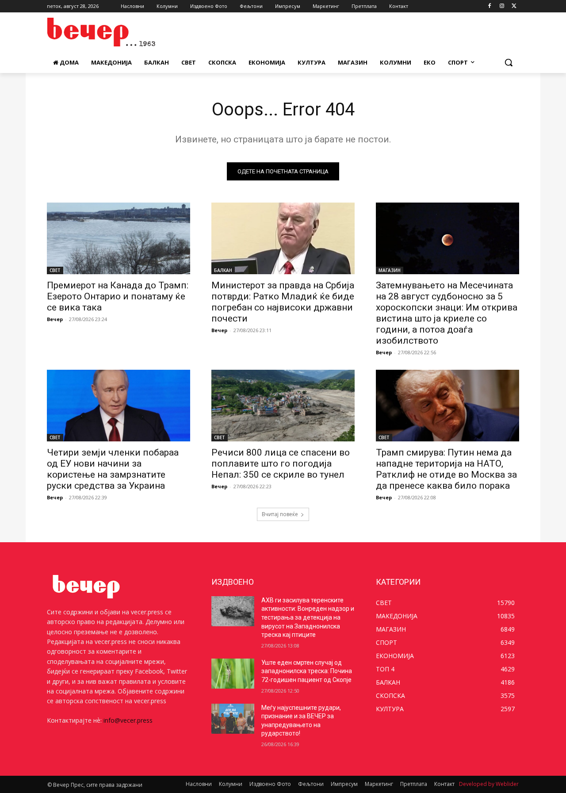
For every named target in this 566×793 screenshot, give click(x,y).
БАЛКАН (223, 270)
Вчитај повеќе (280, 514)
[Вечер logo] (117, 32)
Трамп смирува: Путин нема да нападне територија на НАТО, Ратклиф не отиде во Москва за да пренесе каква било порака (446, 469)
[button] (508, 62)
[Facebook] (490, 6)
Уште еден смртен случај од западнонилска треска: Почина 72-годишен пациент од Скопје (306, 671)
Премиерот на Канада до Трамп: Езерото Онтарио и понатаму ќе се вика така (117, 296)
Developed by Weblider (489, 784)
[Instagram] (502, 6)
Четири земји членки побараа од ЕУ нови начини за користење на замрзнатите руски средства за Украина (113, 469)
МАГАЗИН (390, 270)
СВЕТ (55, 270)
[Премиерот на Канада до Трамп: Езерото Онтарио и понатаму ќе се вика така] (118, 238)
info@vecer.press (128, 720)
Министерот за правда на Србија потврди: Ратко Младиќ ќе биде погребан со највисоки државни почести (282, 302)
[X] (514, 6)
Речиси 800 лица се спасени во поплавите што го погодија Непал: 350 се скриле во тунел (280, 463)
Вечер (55, 319)
